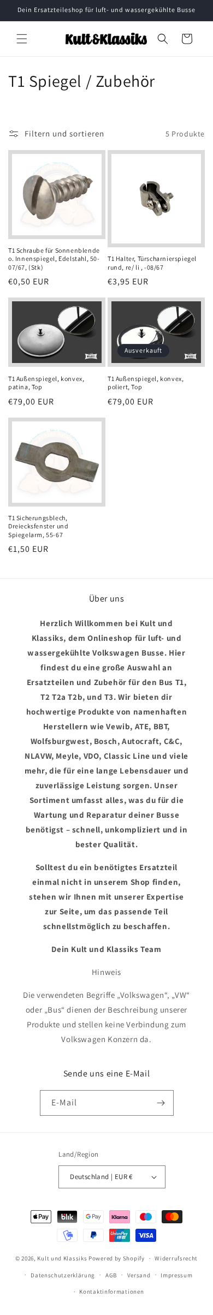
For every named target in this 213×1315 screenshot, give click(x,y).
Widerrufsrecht (176, 1258)
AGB (111, 1275)
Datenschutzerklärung (63, 1275)
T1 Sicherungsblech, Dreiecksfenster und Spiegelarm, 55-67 (38, 526)
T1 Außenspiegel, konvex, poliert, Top (146, 382)
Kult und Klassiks (62, 1258)
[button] (22, 39)
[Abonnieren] (161, 1103)
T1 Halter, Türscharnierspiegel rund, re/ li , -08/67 (152, 262)
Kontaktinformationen (111, 1291)
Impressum (176, 1275)
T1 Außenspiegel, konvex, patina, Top (46, 382)
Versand (139, 1275)
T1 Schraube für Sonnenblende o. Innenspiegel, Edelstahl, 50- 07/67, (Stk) (54, 258)
